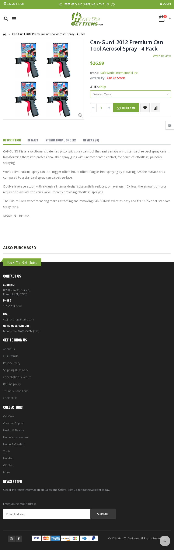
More (6, 472)
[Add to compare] (155, 107)
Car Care (8, 416)
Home (4, 34)
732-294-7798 (15, 4)
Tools (6, 451)
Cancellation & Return (17, 377)
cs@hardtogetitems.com (18, 319)
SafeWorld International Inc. (119, 73)
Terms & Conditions (15, 391)
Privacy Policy (11, 363)
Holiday (8, 458)
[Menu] (14, 18)
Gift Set (8, 465)
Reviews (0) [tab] (91, 140)
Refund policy (12, 384)
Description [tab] (12, 140)
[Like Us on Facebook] (18, 539)
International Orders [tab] (61, 140)
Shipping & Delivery (15, 370)
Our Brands (10, 356)
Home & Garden (13, 444)
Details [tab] (32, 140)
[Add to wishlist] (145, 107)
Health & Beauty (13, 430)
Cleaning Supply (13, 423)
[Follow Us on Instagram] (11, 539)
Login (167, 4)
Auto (98, 86)
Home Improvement (16, 437)
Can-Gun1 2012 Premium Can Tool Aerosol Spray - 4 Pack (126, 45)
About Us (9, 349)
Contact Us (10, 398)
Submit (103, 514)
